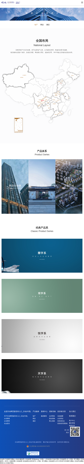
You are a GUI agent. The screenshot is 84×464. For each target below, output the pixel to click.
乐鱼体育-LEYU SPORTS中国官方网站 (61, 461)
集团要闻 (44, 416)
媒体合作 (72, 425)
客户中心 (72, 420)
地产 (36, 25)
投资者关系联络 (62, 423)
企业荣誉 (7, 418)
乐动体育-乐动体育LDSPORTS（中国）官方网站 (32, 461)
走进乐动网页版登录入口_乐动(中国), (17, 411)
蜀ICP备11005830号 (49, 442)
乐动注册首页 (20, 459)
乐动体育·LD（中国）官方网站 (70, 459)
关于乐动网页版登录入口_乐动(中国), (16, 416)
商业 (42, 25)
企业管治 (60, 418)
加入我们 (72, 411)
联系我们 (72, 416)
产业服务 (36, 411)
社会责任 (7, 423)
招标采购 (52, 411)
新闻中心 (44, 411)
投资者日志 (61, 421)
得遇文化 (66, 442)
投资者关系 (61, 411)
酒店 (48, 25)
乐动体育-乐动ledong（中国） (35, 459)
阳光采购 (52, 418)
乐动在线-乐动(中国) (52, 459)
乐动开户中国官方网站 (7, 459)
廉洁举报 (72, 423)
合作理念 (52, 416)
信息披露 (60, 416)
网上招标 (52, 421)
